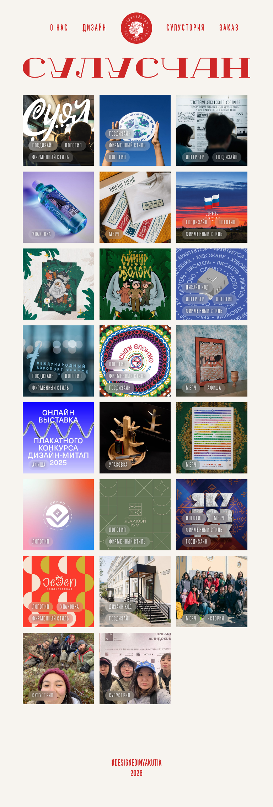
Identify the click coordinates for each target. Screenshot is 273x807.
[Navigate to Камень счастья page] (58, 284)
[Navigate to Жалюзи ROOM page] (135, 514)
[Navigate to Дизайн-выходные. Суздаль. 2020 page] (211, 745)
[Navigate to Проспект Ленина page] (135, 591)
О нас (59, 28)
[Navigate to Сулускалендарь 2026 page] (211, 361)
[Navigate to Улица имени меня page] (135, 207)
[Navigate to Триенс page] (211, 668)
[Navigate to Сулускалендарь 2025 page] (211, 437)
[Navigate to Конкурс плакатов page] (58, 437)
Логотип (73, 146)
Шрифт (116, 773)
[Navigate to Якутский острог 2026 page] (211, 130)
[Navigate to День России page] (211, 207)
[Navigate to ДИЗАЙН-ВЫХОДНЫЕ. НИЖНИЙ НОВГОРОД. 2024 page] (135, 668)
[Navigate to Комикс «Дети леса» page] (135, 284)
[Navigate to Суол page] (58, 130)
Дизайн (94, 28)
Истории (216, 619)
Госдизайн (43, 146)
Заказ (229, 28)
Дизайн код (197, 288)
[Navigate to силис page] (58, 514)
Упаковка (41, 234)
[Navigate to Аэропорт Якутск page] (58, 361)
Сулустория (185, 28)
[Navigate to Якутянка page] (58, 207)
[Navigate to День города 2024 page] (211, 591)
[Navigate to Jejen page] (58, 591)
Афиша (214, 388)
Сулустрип (42, 696)
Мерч (114, 234)
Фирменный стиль (50, 158)
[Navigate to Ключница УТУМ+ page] (135, 437)
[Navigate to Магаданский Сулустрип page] (58, 668)
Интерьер (195, 158)
